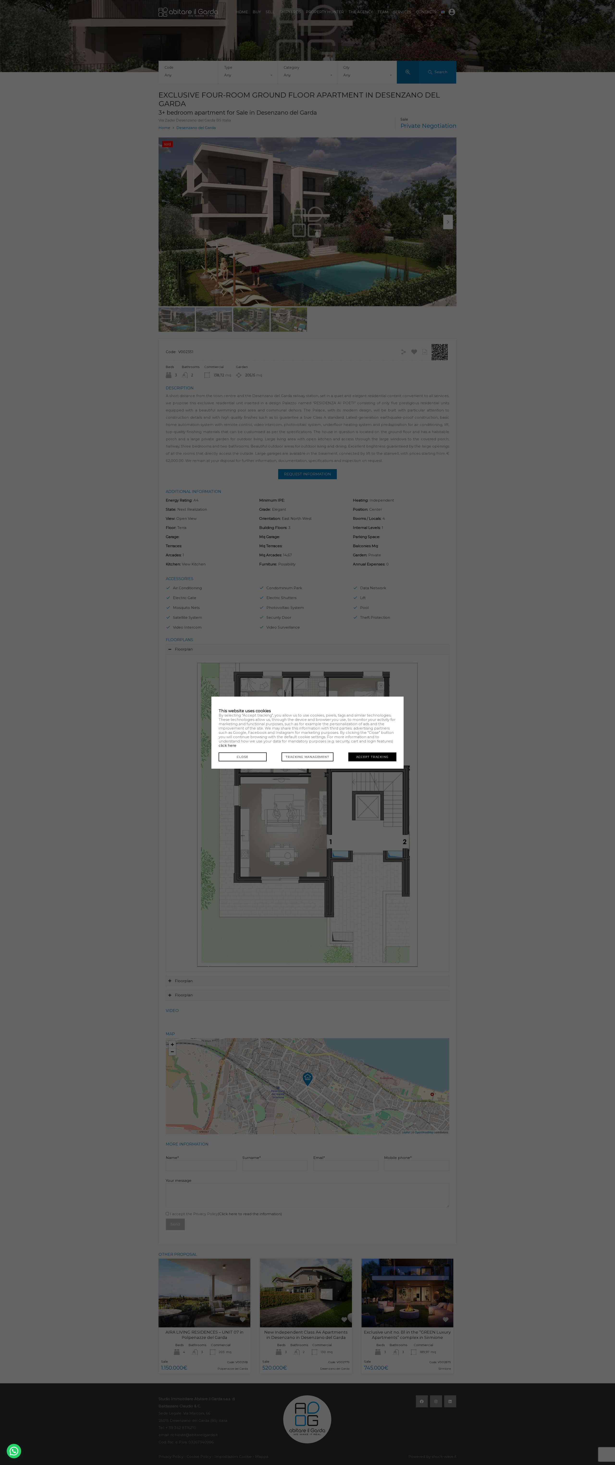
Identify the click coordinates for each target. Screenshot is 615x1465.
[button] (14, 1451)
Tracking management (307, 757)
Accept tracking (372, 757)
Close (242, 757)
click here (227, 745)
